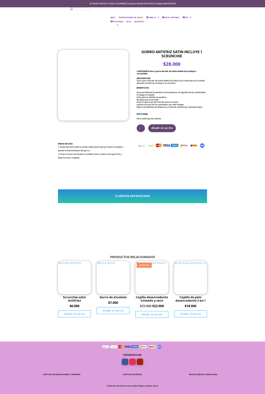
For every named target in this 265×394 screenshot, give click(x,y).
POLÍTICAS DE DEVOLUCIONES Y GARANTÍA (61, 374)
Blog (129, 22)
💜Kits (185, 17)
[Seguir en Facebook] (125, 362)
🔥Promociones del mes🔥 (130, 17)
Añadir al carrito (162, 128)
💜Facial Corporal (170, 17)
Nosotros (139, 22)
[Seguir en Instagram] (132, 362)
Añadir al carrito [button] (74, 314)
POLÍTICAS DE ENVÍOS (132, 374)
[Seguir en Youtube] (140, 362)
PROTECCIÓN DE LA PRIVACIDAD (203, 374)
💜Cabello (151, 17)
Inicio (112, 17)
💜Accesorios (117, 22)
